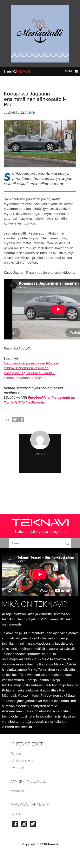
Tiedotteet (17, 814)
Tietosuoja (17, 767)
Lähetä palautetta (22, 760)
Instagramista (63, 397)
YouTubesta (35, 402)
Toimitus (16, 754)
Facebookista (39, 397)
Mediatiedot (18, 791)
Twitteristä (12, 402)
